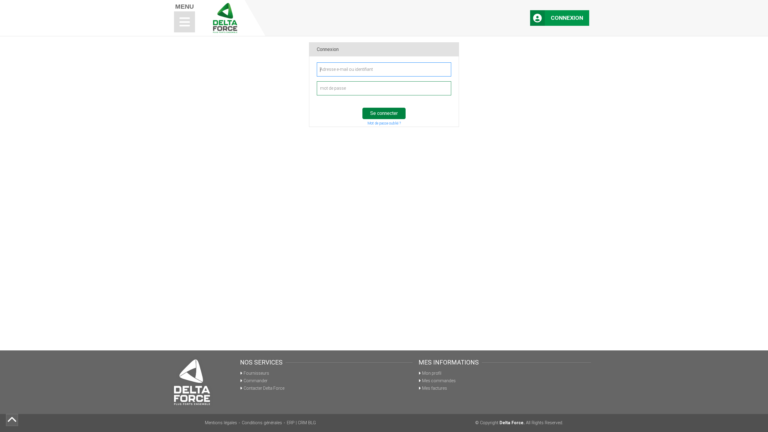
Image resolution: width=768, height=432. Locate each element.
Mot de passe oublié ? (384, 123)
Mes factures (434, 388)
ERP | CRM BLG (301, 422)
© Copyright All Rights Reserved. (519, 422)
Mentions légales (221, 422)
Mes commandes (439, 380)
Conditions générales (262, 422)
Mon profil (431, 373)
